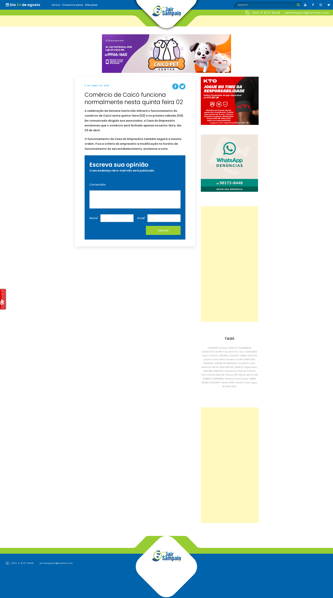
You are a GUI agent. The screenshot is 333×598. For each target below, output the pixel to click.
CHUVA (213, 355)
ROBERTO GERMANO (213, 378)
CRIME (243, 355)
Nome (93, 218)
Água (254, 382)
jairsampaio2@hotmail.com (307, 13)
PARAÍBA (207, 371)
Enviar (163, 230)
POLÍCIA (242, 371)
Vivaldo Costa (243, 382)
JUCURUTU (243, 363)
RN (256, 374)
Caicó (241, 351)
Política (229, 374)
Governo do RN (234, 359)
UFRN (231, 382)
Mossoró (206, 367)
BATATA (233, 351)
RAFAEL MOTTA (246, 374)
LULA (252, 363)
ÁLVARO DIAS (229, 386)
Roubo (245, 378)
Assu (225, 351)
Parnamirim (231, 371)
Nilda (222, 367)
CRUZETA (252, 355)
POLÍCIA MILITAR (215, 374)
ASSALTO (233, 347)
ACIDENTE (213, 347)
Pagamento (250, 367)
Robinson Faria (233, 378)
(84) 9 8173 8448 (266, 13)
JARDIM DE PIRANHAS (225, 363)
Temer (224, 382)
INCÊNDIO (209, 363)
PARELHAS (218, 371)
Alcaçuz (223, 347)
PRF (236, 374)
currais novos (211, 359)
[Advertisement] (229, 264)
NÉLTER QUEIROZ (234, 367)
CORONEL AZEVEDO (228, 355)
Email (141, 218)
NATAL (215, 367)
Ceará (205, 355)
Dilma (222, 359)
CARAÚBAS (251, 351)
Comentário (97, 185)
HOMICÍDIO (249, 359)
